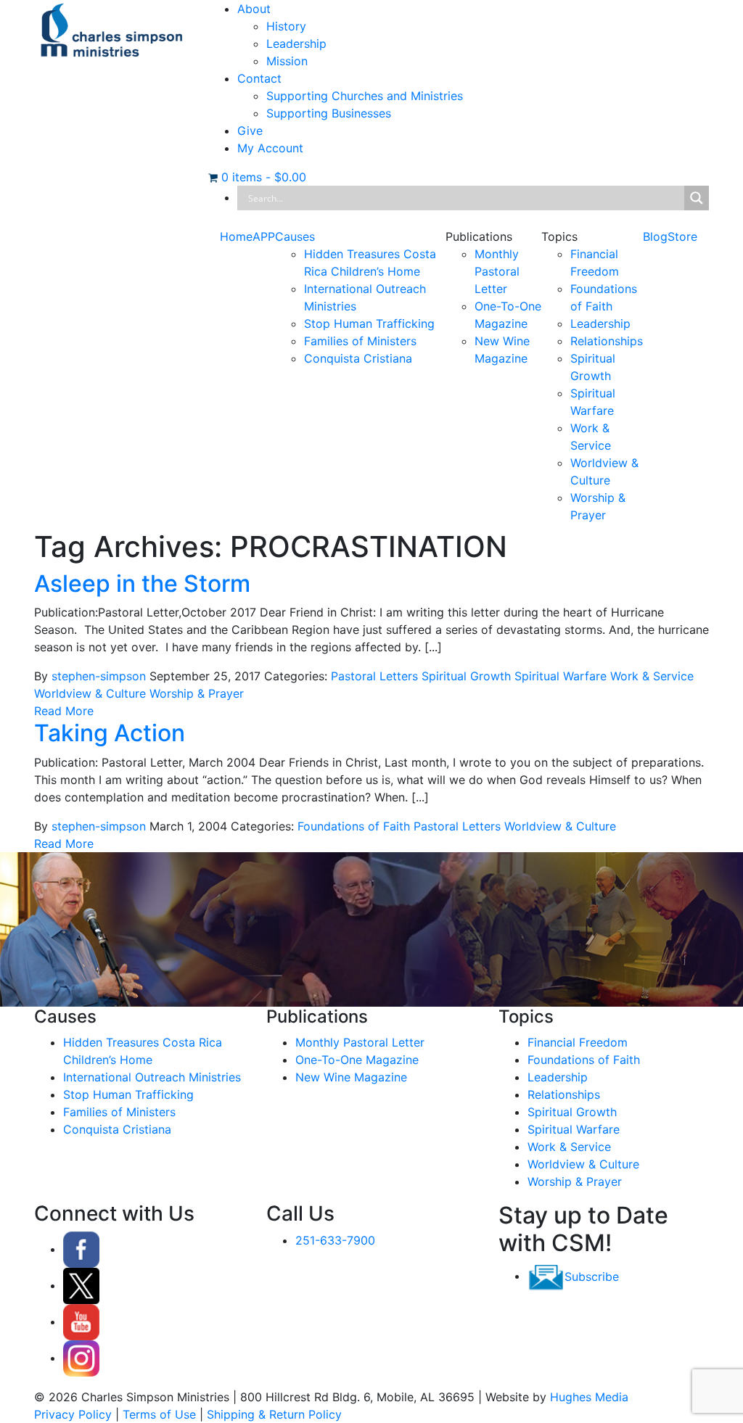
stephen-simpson (99, 676)
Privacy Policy (73, 1414)
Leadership (296, 43)
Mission (287, 61)
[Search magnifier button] (696, 198)
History (286, 26)
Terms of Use (159, 1414)
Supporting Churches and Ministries (364, 95)
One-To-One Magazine (357, 1059)
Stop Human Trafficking (369, 323)
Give (250, 130)
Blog (655, 236)
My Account (270, 148)
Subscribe (592, 1276)
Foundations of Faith (353, 826)
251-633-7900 (335, 1240)
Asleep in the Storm (142, 583)
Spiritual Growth (466, 676)
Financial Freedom (578, 1042)
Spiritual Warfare (560, 676)
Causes (295, 236)
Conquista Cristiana (358, 358)
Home (236, 236)
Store (682, 236)
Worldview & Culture (90, 693)
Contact (259, 78)
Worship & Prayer (196, 693)
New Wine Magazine (351, 1077)
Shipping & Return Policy (274, 1414)
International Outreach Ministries (152, 1077)
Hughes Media (589, 1397)
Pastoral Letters (374, 676)
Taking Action (109, 733)
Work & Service (652, 676)
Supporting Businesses (328, 113)
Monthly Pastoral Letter (497, 271)
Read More (64, 711)
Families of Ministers (360, 341)
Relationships (606, 341)
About (254, 8)
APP (264, 236)
